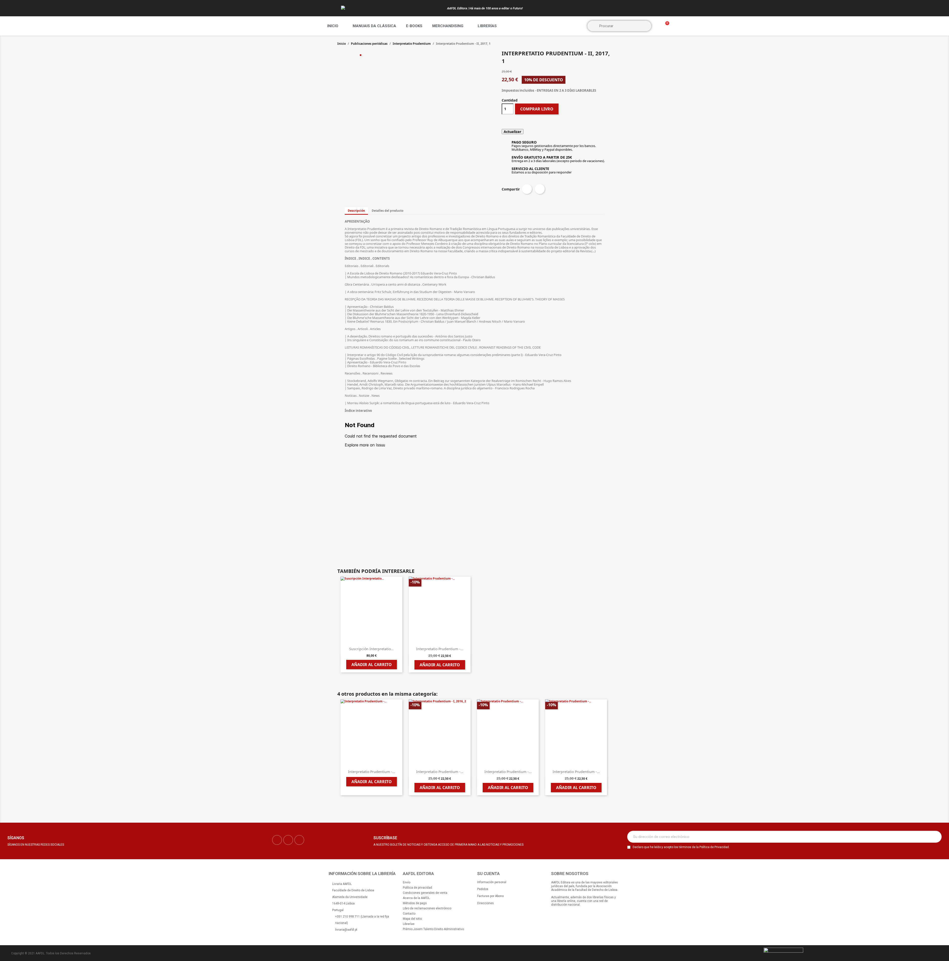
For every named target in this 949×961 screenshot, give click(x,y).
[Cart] (665, 26)
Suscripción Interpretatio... (371, 649)
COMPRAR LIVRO (536, 109)
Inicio (332, 26)
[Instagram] (288, 840)
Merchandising (447, 26)
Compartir (527, 189)
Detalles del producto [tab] (387, 211)
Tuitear (540, 189)
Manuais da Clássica (374, 26)
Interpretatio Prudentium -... (439, 649)
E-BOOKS (414, 26)
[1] (935, 837)
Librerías (487, 26)
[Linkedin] (299, 840)
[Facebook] (277, 840)
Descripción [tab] (356, 211)
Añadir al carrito (371, 664)
